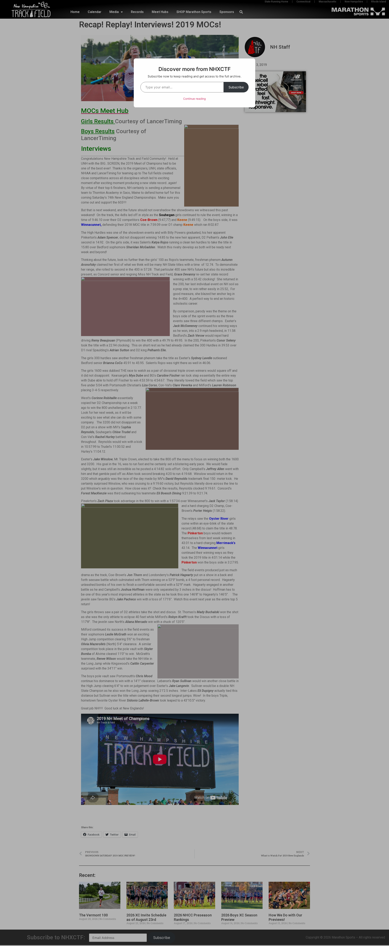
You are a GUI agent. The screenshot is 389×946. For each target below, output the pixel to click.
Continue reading (194, 98)
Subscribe (236, 87)
